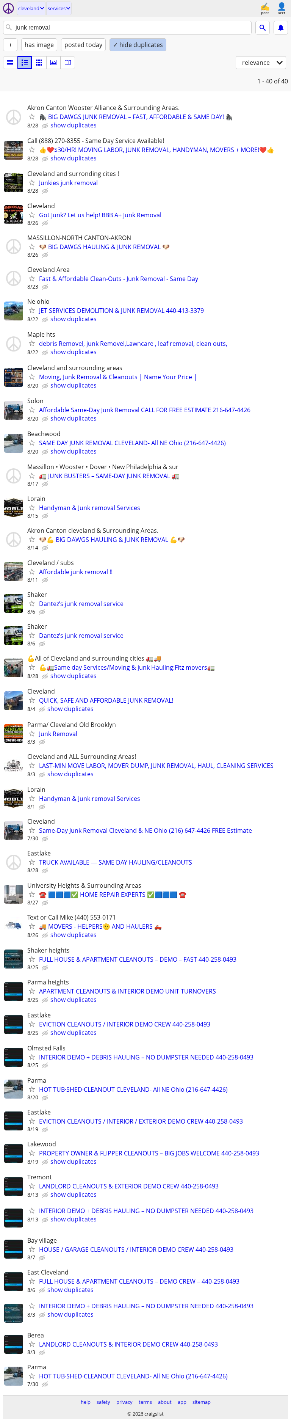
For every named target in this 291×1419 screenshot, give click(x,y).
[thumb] (24, 62)
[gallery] (53, 62)
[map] (68, 62)
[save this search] (281, 28)
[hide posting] (45, 126)
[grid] (39, 62)
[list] (10, 62)
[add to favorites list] (31, 116)
